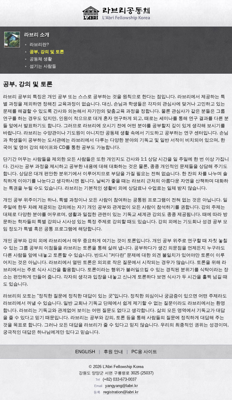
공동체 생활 (41, 58)
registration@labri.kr (120, 392)
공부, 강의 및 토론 (47, 51)
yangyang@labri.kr (121, 385)
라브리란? (39, 44)
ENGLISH (85, 351)
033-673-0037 (125, 379)
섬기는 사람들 (43, 66)
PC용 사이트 (144, 351)
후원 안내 (113, 351)
